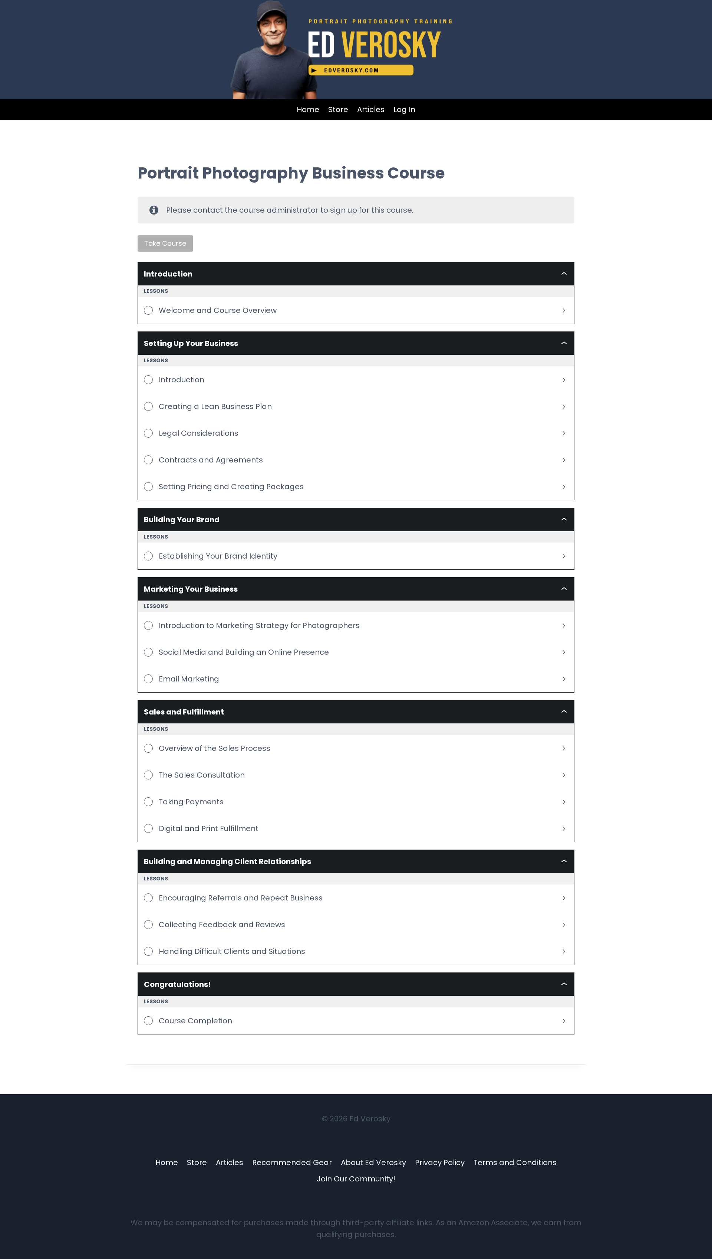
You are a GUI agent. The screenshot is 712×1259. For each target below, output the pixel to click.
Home (308, 109)
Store (338, 109)
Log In (404, 109)
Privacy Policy (440, 1162)
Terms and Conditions (515, 1162)
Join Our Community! (356, 1179)
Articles (371, 109)
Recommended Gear (292, 1162)
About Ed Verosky (373, 1162)
